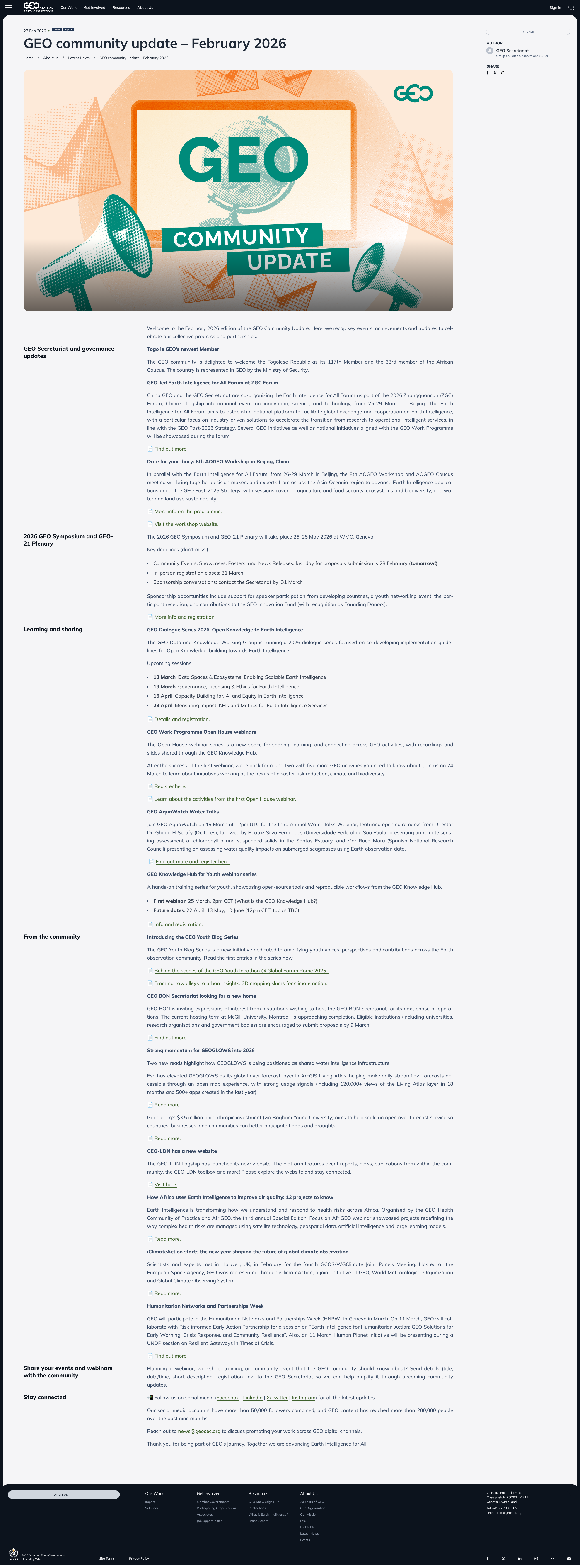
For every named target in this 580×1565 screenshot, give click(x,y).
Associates (205, 1514)
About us (50, 58)
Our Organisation (312, 1508)
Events (305, 1540)
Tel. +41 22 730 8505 (502, 1508)
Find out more (170, 1356)
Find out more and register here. (193, 861)
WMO (38, 1559)
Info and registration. (179, 924)
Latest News (79, 58)
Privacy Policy (139, 1558)
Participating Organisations (217, 1508)
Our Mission (308, 1514)
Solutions (152, 1508)
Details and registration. (182, 719)
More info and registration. (185, 617)
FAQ (303, 1521)
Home (29, 58)
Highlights (307, 1527)
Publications (257, 1508)
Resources (121, 7)
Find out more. (171, 449)
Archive (61, 1495)
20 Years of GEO (312, 1502)
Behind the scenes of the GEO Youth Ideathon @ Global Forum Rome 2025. (242, 970)
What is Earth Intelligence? (268, 1514)
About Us (145, 7)
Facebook (228, 1397)
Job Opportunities (209, 1521)
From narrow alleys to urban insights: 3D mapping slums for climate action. (242, 983)
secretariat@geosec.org (504, 1513)
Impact (150, 1502)
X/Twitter (277, 1397)
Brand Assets (258, 1521)
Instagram (303, 1397)
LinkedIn (253, 1397)
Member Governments (213, 1502)
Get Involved (94, 7)
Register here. (171, 786)
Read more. (168, 1105)
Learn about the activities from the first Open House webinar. (225, 799)
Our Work (68, 7)
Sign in (555, 7)
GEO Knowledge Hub (264, 1502)
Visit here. (166, 1184)
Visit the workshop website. (186, 524)
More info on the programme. (188, 511)
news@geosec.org (199, 1431)
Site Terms (107, 1558)
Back (530, 31)
